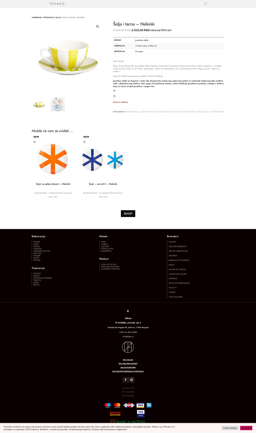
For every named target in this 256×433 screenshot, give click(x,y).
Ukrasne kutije (41, 251)
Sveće (36, 242)
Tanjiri (37, 273)
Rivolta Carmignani (179, 283)
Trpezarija (48, 17)
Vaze (36, 244)
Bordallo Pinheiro (179, 260)
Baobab (173, 256)
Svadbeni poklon (110, 269)
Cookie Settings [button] (230, 428)
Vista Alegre (176, 297)
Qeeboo (173, 278)
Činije (36, 276)
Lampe (104, 244)
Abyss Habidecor (178, 251)
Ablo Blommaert (178, 246)
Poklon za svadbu (185, 112)
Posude (200, 112)
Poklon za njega (110, 267)
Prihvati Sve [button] (246, 428)
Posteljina (107, 249)
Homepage (37, 17)
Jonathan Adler (148, 112)
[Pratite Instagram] (132, 380)
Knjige (37, 260)
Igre (103, 242)
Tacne (36, 246)
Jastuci (37, 253)
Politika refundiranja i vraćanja (128, 371)
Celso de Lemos (177, 269)
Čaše (36, 283)
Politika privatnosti (128, 364)
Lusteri (105, 246)
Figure (37, 256)
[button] (97, 26)
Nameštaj (106, 251)
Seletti (173, 288)
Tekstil (37, 280)
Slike (36, 258)
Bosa (171, 265)
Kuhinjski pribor (42, 278)
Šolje (58, 17)
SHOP (128, 213)
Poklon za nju (166, 112)
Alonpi (172, 242)
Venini (172, 292)
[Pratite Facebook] (126, 380)
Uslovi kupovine (128, 367)
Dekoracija (132, 112)
